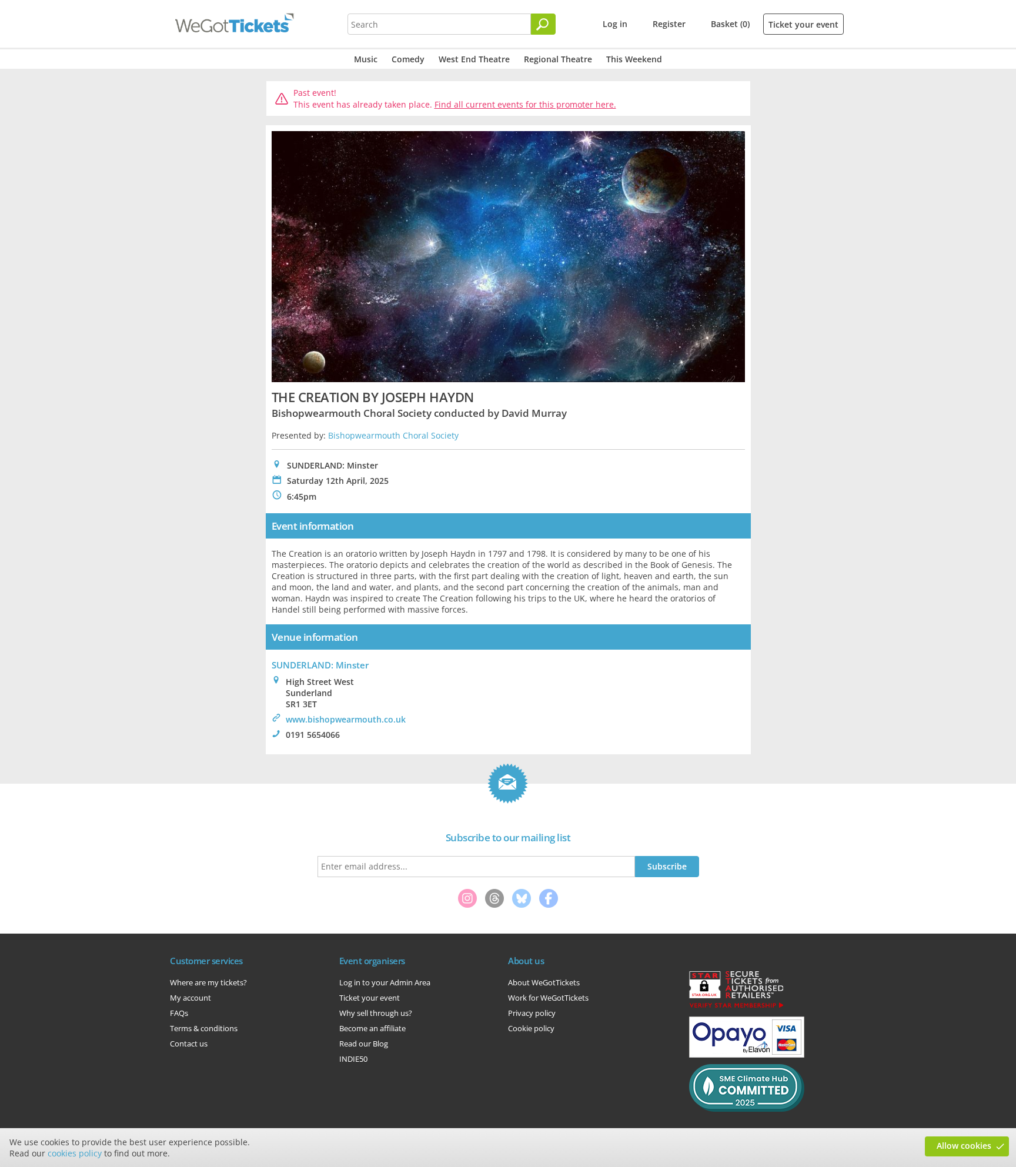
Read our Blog (363, 1043)
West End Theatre (474, 59)
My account (190, 997)
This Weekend (634, 59)
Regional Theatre (558, 59)
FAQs (179, 1013)
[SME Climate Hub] (746, 1109)
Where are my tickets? (208, 982)
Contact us (189, 1043)
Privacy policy (532, 1013)
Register (669, 23)
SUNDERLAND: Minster (320, 665)
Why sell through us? (375, 1013)
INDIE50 (353, 1059)
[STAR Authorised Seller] (736, 1007)
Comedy (408, 59)
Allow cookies (964, 1145)
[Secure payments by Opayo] (746, 1054)
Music (365, 59)
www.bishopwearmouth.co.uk (346, 719)
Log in (615, 23)
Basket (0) (730, 23)
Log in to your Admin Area (384, 982)
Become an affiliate (372, 1028)
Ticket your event (803, 24)
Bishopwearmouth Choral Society (393, 435)
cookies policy (75, 1153)
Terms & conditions (204, 1028)
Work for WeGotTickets (548, 997)
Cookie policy (531, 1028)
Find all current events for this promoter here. (525, 104)
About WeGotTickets (544, 982)
